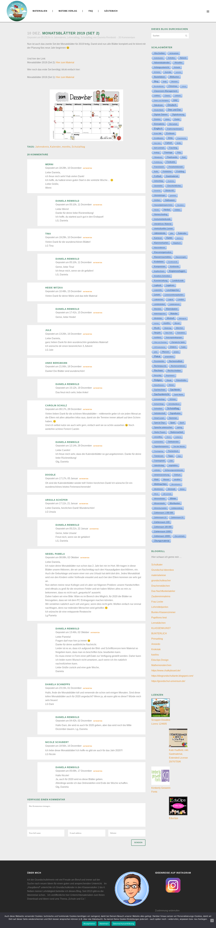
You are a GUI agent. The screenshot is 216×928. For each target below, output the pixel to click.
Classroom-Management (165, 91)
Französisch (159, 167)
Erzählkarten (158, 138)
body (165, 81)
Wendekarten (176, 484)
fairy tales (157, 143)
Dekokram (158, 105)
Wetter (182, 489)
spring (179, 427)
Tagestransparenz (161, 446)
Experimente (182, 138)
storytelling (158, 437)
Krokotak (156, 649)
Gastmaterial (172, 176)
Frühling (180, 171)
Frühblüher (167, 171)
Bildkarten (174, 77)
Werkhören (158, 489)
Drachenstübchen (160, 586)
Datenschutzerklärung (123, 923)
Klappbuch (177, 243)
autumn (178, 72)
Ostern (173, 347)
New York (168, 333)
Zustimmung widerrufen (167, 910)
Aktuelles (178, 62)
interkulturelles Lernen (163, 228)
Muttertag (167, 328)
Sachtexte (175, 389)
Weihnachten (160, 484)
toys (179, 456)
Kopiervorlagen (177, 271)
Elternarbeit (173, 124)
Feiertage (168, 152)
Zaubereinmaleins (160, 596)
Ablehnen (104, 923)
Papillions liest (159, 617)
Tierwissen (158, 456)
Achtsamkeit (174, 53)
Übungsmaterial (161, 540)
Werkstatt (171, 489)
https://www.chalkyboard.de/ (165, 670)
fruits (156, 171)
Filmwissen (158, 157)
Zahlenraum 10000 (162, 536)
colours (178, 96)
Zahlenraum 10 (160, 517)
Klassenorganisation (162, 252)
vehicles (157, 470)
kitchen (179, 238)
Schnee (173, 399)
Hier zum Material (65, 62)
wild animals (167, 494)
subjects (178, 437)
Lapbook (157, 285)
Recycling (157, 375)
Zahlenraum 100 (162, 522)
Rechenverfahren (178, 366)
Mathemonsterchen (161, 665)
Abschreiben (159, 53)
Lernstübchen (158, 623)
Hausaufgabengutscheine (163, 205)
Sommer (173, 418)
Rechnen (158, 370)
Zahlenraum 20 (177, 517)
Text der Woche (179, 446)
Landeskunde (178, 280)
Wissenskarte (159, 503)
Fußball (157, 176)
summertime (158, 442)
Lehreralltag (73, 37)
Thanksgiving (158, 451)
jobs (171, 233)
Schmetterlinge (159, 399)
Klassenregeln (181, 257)
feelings (157, 152)
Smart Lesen (159, 418)
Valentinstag (159, 465)
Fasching (173, 148)
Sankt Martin (178, 394)
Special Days (159, 423)
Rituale (169, 380)
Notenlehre (181, 333)
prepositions (169, 356)
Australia (168, 72)
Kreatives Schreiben (162, 276)
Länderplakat (159, 304)
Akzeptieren (89, 923)
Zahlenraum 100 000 (162, 527)
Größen (157, 200)
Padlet (183, 347)
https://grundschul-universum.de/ (168, 681)
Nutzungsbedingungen (174, 337)
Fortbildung (158, 162)
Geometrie (158, 186)
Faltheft (168, 143)
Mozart (177, 323)
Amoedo (155, 644)
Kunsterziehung (160, 280)
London (181, 299)
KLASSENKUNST (161, 628)
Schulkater (157, 564)
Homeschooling (160, 214)
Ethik (170, 138)
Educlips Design (160, 660)
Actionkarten (158, 58)
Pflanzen (165, 352)
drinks (167, 119)
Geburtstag (158, 181)
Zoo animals (180, 536)
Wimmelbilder (159, 499)
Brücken (174, 81)
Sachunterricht (161, 394)
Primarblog (157, 638)
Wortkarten (175, 503)
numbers (157, 337)
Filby (179, 153)
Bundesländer (159, 86)
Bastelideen (159, 77)
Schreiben (158, 409)
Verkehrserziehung (161, 475)
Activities (171, 58)
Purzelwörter (159, 361)
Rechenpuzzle (160, 366)
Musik (157, 328)
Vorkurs (177, 475)
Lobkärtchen (158, 299)
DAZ (175, 100)
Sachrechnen (159, 390)
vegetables (173, 465)
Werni (49, 164)
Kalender (55, 146)
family (179, 143)
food (184, 157)
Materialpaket (172, 309)
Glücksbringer (159, 195)
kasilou (155, 654)
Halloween (170, 200)
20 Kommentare (126, 37)
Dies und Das (174, 109)
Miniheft (170, 318)
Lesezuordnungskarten (174, 295)
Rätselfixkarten (159, 385)
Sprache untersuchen (163, 427)
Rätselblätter (181, 380)
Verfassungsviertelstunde (174, 470)
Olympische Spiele (178, 342)
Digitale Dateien (161, 114)
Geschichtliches (174, 186)
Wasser (166, 479)
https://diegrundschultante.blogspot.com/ (172, 676)
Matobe (174, 313)
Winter (173, 498)
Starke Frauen (159, 432)
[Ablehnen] (212, 920)
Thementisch (173, 451)
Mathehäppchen (160, 313)
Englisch (158, 128)
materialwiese (158, 575)
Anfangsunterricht (161, 67)
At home (157, 72)
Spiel (172, 422)
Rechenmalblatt (175, 361)
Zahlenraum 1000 (162, 531)
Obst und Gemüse (160, 342)
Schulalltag (86, 37)
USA (171, 461)
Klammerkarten (161, 243)
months (66, 146)
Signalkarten (175, 413)
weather (177, 479)
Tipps (170, 456)
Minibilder (158, 318)
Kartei (169, 238)
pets (155, 352)
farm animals (159, 148)
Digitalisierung (178, 114)
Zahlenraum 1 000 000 (163, 513)
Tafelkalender (173, 442)
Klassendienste (159, 247)
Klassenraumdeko (162, 257)
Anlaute (177, 67)
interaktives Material (162, 224)
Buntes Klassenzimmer (163, 612)
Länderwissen (175, 304)
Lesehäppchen (173, 290)
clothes (157, 95)
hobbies (177, 210)
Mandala (157, 309)
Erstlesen (170, 133)
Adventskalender (162, 62)
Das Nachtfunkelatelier (163, 591)
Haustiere (180, 205)
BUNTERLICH (159, 633)
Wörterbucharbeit (160, 508)
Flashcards (172, 157)
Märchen (179, 328)
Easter (177, 119)
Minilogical (182, 318)
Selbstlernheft (159, 413)
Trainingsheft (159, 461)
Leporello (158, 290)
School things (159, 404)
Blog (156, 81)
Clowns (167, 95)
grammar (173, 195)
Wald (156, 479)
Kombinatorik (172, 262)
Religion (158, 380)
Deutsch (172, 105)
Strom (169, 437)
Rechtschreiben (174, 370)
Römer (171, 385)
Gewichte (157, 190)
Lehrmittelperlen (159, 607)
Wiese (156, 494)
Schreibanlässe (174, 404)
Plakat (157, 356)
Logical (170, 299)
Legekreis (170, 285)
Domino (157, 119)
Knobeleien (159, 261)
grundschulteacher (161, 580)
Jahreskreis (60, 37)
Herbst (167, 209)
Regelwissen (170, 375)
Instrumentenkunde (162, 219)
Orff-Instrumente (159, 347)
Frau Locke (157, 601)
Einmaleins (159, 124)
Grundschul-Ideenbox (162, 570)
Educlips (173, 818)
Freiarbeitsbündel (176, 167)
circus (184, 86)
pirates (176, 352)
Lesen (157, 294)
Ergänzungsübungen (174, 129)
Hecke (156, 210)
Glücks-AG (169, 190)
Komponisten (159, 266)
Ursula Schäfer (56, 500)
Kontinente (174, 266)
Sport (182, 423)
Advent (183, 58)
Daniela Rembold (106, 37)
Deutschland (158, 110)
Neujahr (157, 333)
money (156, 323)
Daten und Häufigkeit (161, 100)
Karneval (158, 238)
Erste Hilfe (157, 133)
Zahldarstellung (176, 508)
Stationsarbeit (176, 432)
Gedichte (171, 181)
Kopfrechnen (159, 271)
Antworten (87, 168)
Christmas (173, 86)
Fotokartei (171, 162)
